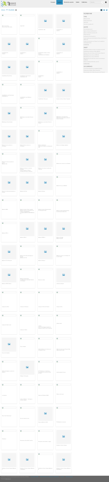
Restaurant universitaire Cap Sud (26, 440)
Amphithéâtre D (59, 52)
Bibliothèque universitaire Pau (62, 116)
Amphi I (39, 76)
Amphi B (3, 53)
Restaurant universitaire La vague (44, 441)
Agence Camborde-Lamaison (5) (90, 32)
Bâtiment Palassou (41, 260)
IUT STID (40, 373)
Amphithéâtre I (41, 75)
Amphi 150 (22, 25)
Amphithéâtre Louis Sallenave (25, 97)
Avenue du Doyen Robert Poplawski (63, 98)
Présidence (4, 438)
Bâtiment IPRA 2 (23, 237)
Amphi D (58, 53)
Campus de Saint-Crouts (6, 324)
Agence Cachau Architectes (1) (90, 30)
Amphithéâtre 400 (41, 29)
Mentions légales (69, 476)
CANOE (39, 326)
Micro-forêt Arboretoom (6, 415)
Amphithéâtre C (23, 52)
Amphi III (22, 98)
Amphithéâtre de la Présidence (43, 54)
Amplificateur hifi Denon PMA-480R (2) (92, 51)
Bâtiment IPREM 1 (41, 237)
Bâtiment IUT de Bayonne (7, 260)
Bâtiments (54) (87, 18)
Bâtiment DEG (4, 163)
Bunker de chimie (41, 279)
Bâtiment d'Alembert (42, 145)
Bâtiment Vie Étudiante (24, 278)
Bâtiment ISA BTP (59, 238)
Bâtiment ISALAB (59, 237)
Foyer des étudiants (6, 352)
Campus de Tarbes (23, 329)
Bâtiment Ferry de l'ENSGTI (61, 185)
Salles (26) (86, 22)
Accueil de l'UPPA (34, 476)
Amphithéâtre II (59, 72)
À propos (53, 2)
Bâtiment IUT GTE (23, 257)
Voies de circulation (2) (88, 24)
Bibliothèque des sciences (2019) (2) (91, 56)
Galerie (77, 2)
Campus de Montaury (24, 306)
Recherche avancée (68, 2)
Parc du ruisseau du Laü (24, 418)
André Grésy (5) (87, 34)
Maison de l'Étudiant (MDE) (43, 395)
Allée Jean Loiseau (5, 25)
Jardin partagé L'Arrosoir (61, 372)
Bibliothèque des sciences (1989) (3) (91, 54)
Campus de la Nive (5, 306)
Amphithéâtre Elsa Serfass (7, 75)
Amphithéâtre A (59, 29)
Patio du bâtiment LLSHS (43, 422)
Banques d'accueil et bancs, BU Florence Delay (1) (94, 53)
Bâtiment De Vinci (23, 191)
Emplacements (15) (88, 20)
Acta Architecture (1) (88, 29)
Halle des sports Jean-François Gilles (63, 349)
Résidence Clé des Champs (61, 445)
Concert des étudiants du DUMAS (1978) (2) (93, 68)
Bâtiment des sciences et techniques (63, 163)
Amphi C (21, 53)
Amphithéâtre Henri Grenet (25, 75)
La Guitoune (4, 395)
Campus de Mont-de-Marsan (43, 306)
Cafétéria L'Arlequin (60, 283)
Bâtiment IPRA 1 (5, 233)
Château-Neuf (59, 323)
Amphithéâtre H (5, 96)
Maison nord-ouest (60, 394)
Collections (84, 2)
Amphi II (58, 73)
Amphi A (58, 30)
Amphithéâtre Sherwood (43, 98)
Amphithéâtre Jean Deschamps (8, 95)
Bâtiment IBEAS (5, 209)
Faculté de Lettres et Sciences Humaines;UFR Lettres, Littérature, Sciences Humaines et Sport (26, 171)
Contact (62, 476)
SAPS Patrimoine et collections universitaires (49, 476)
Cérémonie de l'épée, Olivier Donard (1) (92, 70)
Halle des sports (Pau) (60, 350)
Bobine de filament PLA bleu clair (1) (91, 61)
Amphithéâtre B (5, 52)
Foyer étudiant (23, 346)
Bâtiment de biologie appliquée (62, 145)
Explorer (60, 2)
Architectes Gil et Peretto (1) (89, 36)
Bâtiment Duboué (41, 191)
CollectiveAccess (8, 478)
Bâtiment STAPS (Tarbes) (6, 283)
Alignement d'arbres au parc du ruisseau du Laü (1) (94, 49)
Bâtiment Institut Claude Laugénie (26, 209)
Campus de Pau (59, 306)
